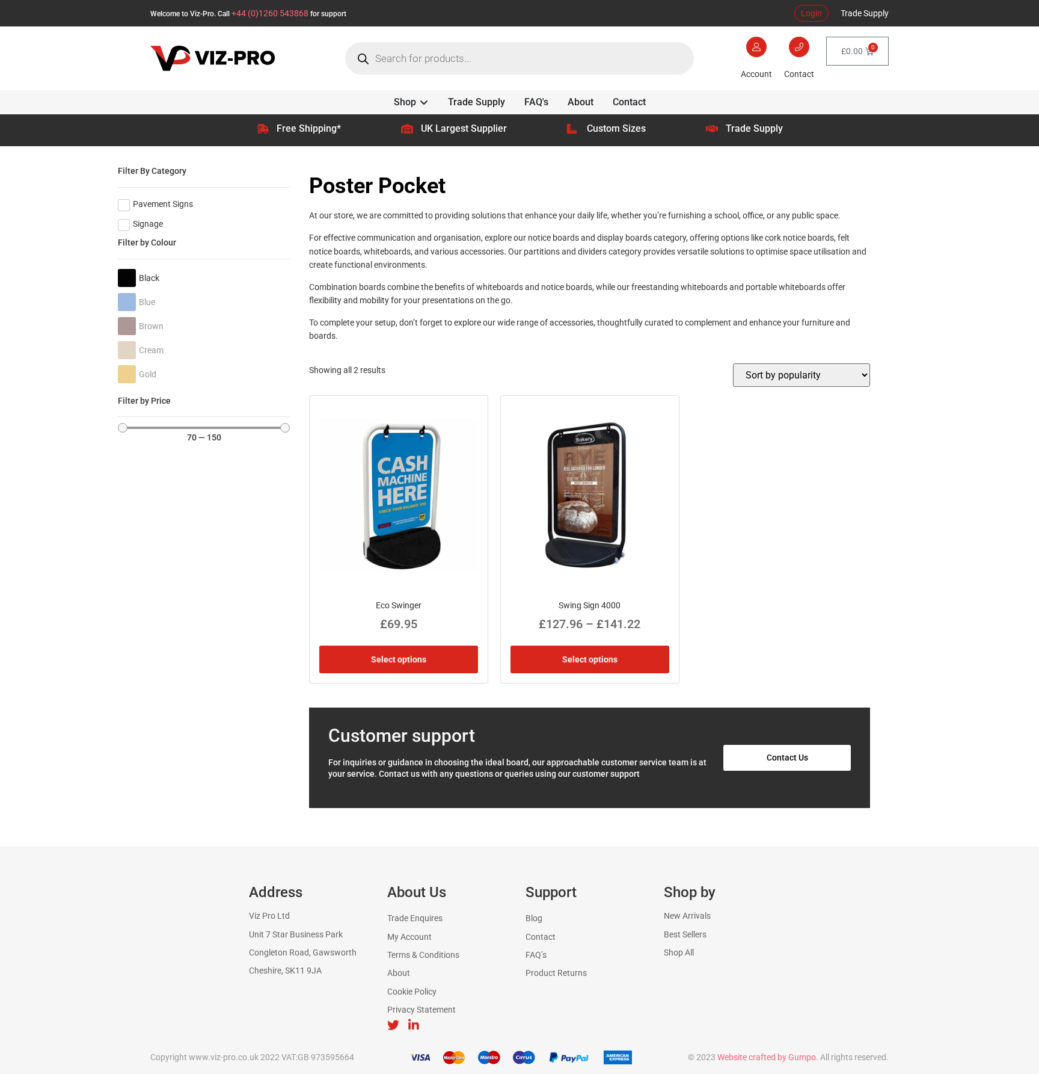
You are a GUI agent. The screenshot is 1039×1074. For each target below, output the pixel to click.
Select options (398, 659)
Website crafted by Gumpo (766, 1057)
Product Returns (556, 973)
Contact (799, 74)
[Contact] (799, 47)
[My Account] (756, 47)
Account (756, 74)
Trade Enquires (415, 918)
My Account (409, 937)
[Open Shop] (424, 102)
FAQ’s (536, 955)
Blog (534, 918)
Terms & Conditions (423, 955)
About (398, 973)
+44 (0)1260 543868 (269, 13)
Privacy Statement (421, 1009)
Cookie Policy (412, 991)
